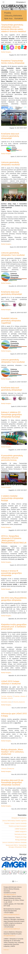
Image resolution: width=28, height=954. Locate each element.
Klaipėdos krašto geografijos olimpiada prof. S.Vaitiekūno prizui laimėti (14, 626)
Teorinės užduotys (6, 696)
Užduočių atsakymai (19, 702)
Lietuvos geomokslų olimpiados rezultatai (10, 163)
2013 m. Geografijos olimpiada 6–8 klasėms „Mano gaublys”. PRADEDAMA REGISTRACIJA (13, 539)
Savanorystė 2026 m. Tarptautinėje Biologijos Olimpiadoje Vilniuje (16, 846)
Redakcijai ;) (6, 949)
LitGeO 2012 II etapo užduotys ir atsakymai (11, 682)
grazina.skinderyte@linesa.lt (12, 929)
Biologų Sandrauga (20, 839)
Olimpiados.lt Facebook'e (19, 818)
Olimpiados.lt (21, 2)
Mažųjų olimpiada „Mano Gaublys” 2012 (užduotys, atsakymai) (12, 751)
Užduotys (4, 768)
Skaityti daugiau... (6, 52)
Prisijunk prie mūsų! (20, 837)
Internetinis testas (6, 702)
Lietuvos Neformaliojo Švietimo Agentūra (14, 820)
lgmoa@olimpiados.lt (10, 894)
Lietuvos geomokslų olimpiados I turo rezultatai (13, 254)
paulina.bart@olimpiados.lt (11, 914)
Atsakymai (11, 768)
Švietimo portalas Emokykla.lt (17, 826)
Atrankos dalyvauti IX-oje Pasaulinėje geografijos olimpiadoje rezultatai (12, 782)
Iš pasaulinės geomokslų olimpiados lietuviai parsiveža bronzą (12, 457)
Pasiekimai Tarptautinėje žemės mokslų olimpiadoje (12, 62)
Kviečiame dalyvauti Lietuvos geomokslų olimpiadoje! (10, 136)
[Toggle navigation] (3, 2)
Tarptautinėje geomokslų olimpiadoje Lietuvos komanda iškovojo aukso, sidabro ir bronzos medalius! (13, 28)
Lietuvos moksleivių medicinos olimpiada (14, 842)
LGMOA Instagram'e (20, 831)
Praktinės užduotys (20, 696)
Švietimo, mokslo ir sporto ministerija (15, 823)
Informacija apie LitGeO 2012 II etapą (14, 714)
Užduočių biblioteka (13, 15)
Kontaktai (18, 18)
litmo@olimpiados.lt (9, 935)
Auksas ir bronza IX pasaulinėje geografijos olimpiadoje (11, 573)
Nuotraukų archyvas (20, 834)
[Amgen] (14, 865)
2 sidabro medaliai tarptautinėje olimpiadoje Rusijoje (12, 498)
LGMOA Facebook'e (20, 829)
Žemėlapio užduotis (7, 698)
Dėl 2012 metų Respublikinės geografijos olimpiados (14, 599)
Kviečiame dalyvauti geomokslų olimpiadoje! (11, 293)
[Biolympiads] (14, 872)
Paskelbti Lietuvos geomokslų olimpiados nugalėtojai (11, 320)
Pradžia (7, 13)
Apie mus (8, 18)
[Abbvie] (14, 858)
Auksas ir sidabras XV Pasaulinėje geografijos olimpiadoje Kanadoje (11, 414)
